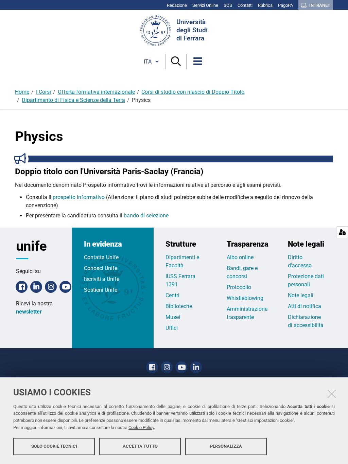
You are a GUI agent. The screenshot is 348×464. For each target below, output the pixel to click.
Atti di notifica (304, 306)
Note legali (300, 295)
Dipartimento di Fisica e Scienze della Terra (73, 100)
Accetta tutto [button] (140, 446)
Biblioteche (179, 306)
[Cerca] (176, 61)
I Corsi (43, 92)
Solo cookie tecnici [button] (54, 446)
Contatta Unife (101, 257)
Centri (172, 295)
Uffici (172, 328)
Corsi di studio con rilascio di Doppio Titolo (192, 92)
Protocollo (239, 287)
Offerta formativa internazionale (96, 92)
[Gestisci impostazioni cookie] (342, 232)
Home (22, 92)
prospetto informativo (79, 197)
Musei (173, 317)
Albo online (240, 257)
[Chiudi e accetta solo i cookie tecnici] (331, 393)
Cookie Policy (141, 427)
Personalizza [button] (226, 446)
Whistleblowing (245, 298)
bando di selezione (146, 215)
